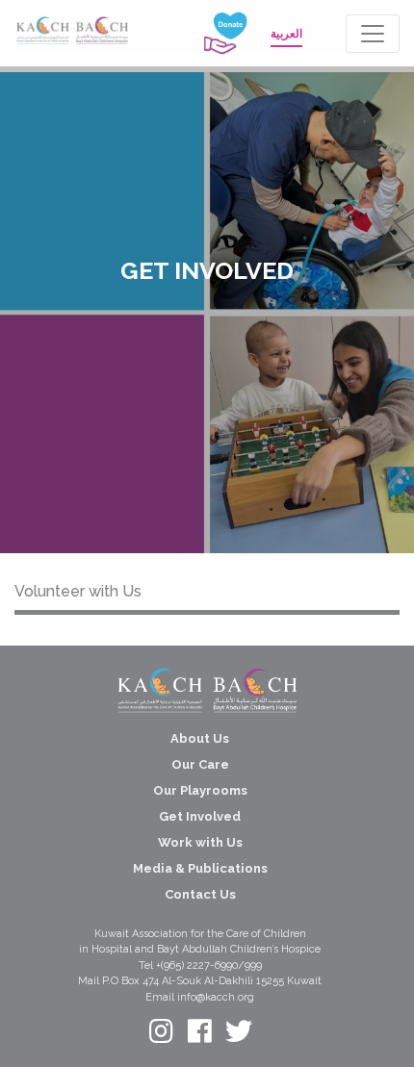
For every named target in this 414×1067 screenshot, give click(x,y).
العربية (286, 33)
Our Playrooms (200, 790)
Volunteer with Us (78, 591)
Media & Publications (200, 868)
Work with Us (200, 842)
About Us (199, 738)
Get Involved (200, 816)
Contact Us (200, 894)
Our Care (200, 764)
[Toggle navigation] (373, 33)
